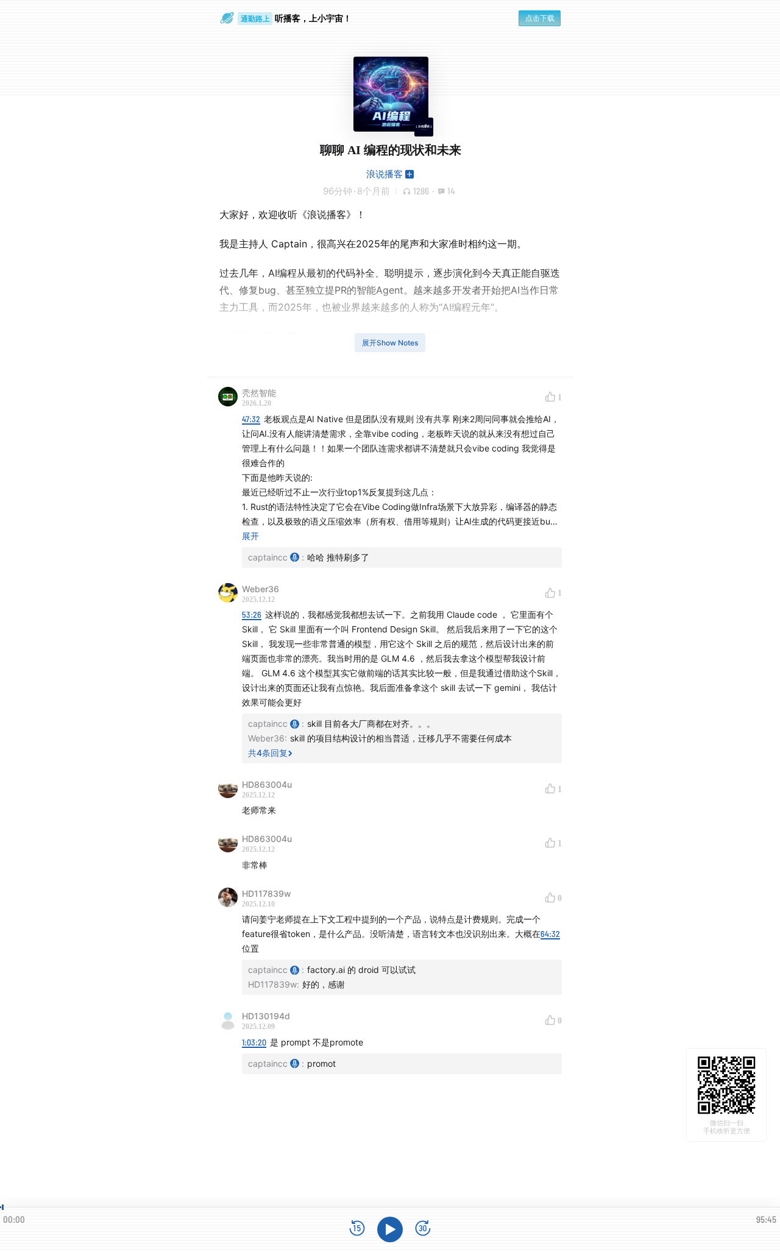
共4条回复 (268, 753)
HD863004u (267, 784)
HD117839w (266, 893)
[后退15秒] (357, 1229)
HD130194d (266, 1016)
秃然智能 (259, 392)
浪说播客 (384, 174)
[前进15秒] (423, 1229)
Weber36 (260, 589)
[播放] (390, 1229)
